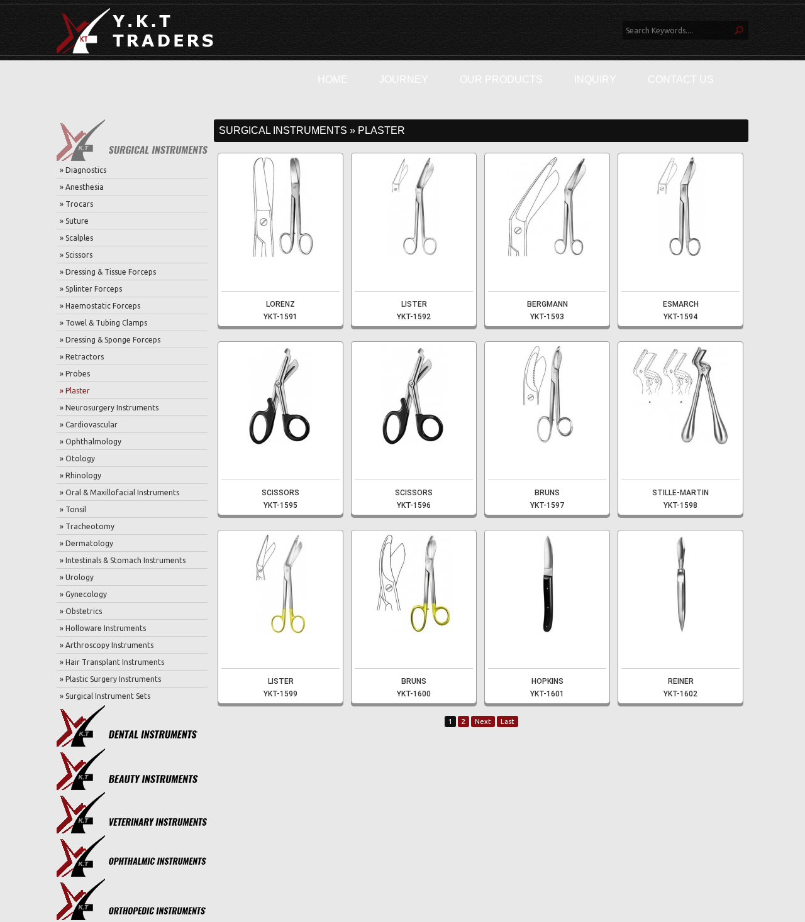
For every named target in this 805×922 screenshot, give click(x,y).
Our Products (501, 79)
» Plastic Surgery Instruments (110, 679)
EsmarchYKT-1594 (681, 310)
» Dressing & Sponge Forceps (110, 340)
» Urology (77, 577)
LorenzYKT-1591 (280, 310)
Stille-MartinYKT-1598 (680, 499)
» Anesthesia (82, 187)
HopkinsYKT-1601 (547, 687)
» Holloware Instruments (103, 628)
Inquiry (595, 79)
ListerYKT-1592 (414, 310)
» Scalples (76, 238)
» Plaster (75, 391)
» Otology (77, 458)
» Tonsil (73, 509)
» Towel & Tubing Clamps (103, 323)
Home (333, 79)
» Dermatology (86, 543)
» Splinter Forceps (91, 289)
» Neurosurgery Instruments (109, 407)
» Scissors (76, 255)
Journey (403, 79)
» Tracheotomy (87, 526)
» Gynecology (83, 594)
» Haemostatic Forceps (100, 306)
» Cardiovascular (89, 424)
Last (507, 721)
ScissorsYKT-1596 (414, 499)
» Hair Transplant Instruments (112, 662)
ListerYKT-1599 (280, 687)
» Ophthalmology (90, 441)
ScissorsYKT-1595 (280, 499)
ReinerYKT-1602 (680, 687)
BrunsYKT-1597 (547, 499)
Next (483, 721)
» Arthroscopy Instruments (106, 645)
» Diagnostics (83, 170)
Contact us (681, 79)
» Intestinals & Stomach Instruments (123, 560)
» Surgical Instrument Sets (105, 696)
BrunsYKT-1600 (414, 687)
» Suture (74, 221)
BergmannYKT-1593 (547, 310)
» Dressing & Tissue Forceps (108, 272)
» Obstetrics (81, 611)
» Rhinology (80, 475)
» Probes (75, 374)
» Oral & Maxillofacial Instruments (119, 492)
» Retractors (82, 357)
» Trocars (76, 204)
